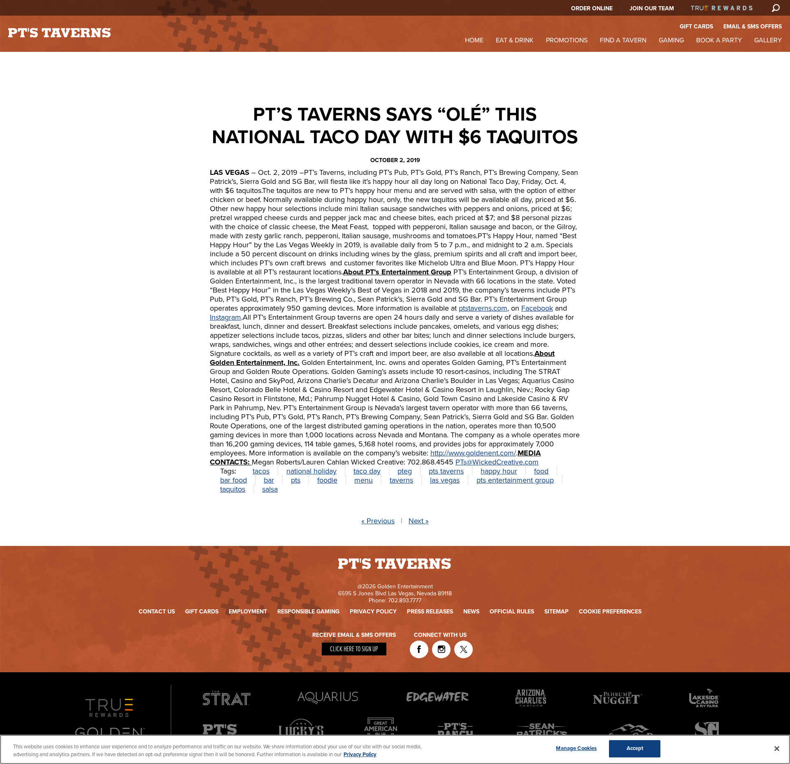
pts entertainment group (515, 480)
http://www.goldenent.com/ (473, 452)
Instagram (225, 317)
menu (363, 480)
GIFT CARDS (696, 26)
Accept (635, 748)
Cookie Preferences (610, 611)
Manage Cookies (576, 748)
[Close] (777, 748)
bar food (233, 480)
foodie (327, 480)
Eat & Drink (515, 40)
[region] (395, 749)
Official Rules (512, 611)
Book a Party (719, 40)
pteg (404, 471)
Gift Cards (201, 611)
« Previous (378, 520)
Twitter (463, 649)
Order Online (592, 8)
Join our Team (652, 8)
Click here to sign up (354, 649)
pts (295, 480)
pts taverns (446, 471)
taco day (367, 471)
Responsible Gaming (308, 611)
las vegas (445, 480)
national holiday (311, 471)
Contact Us (157, 611)
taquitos (232, 489)
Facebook (537, 308)
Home (474, 40)
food (541, 471)
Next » (419, 520)
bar (269, 480)
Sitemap (556, 611)
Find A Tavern (623, 40)
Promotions (567, 40)
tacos (261, 471)
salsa (270, 489)
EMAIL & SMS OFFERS (752, 26)
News (471, 611)
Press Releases (430, 611)
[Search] (775, 8)
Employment (248, 611)
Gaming (671, 40)
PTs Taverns (60, 33)
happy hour (499, 471)
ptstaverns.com (483, 308)
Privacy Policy (373, 611)
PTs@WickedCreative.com (497, 462)
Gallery (768, 40)
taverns (401, 480)
